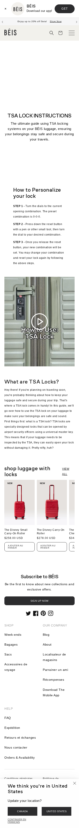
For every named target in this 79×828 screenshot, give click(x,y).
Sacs (8, 654)
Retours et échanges (20, 737)
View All (65, 471)
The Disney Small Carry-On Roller (16, 531)
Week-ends (12, 634)
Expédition (12, 727)
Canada (22, 811)
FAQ (7, 718)
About (47, 644)
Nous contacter (15, 747)
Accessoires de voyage (15, 666)
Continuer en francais (17, 820)
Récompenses (53, 679)
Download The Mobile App (54, 692)
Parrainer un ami (55, 669)
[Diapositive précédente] (2, 21)
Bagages (11, 644)
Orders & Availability (19, 757)
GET (64, 8)
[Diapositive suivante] (76, 21)
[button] (51, 33)
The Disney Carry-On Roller (51, 531)
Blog (46, 634)
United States (57, 811)
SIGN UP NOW (39, 600)
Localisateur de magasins (54, 657)
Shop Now (55, 21)
